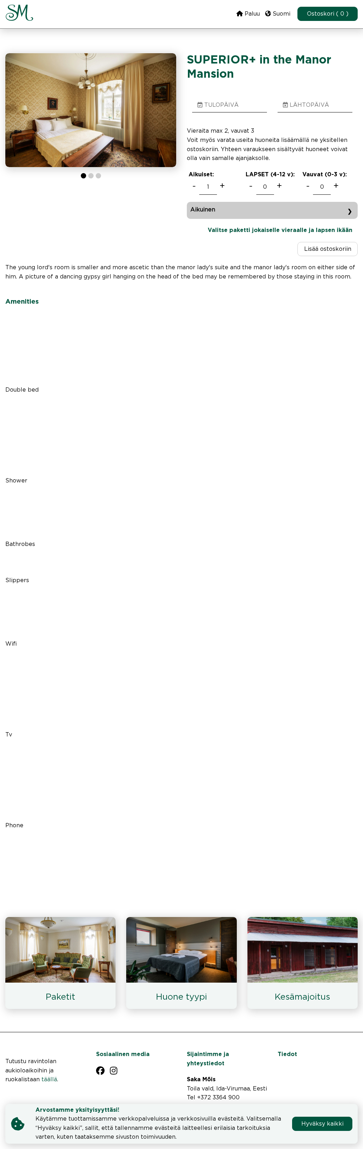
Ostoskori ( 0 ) (327, 14)
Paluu (251, 14)
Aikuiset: (201, 174)
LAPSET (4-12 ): (270, 174)
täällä (49, 1079)
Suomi (280, 14)
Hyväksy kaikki (322, 1124)
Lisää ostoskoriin (327, 249)
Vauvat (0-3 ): (324, 174)
